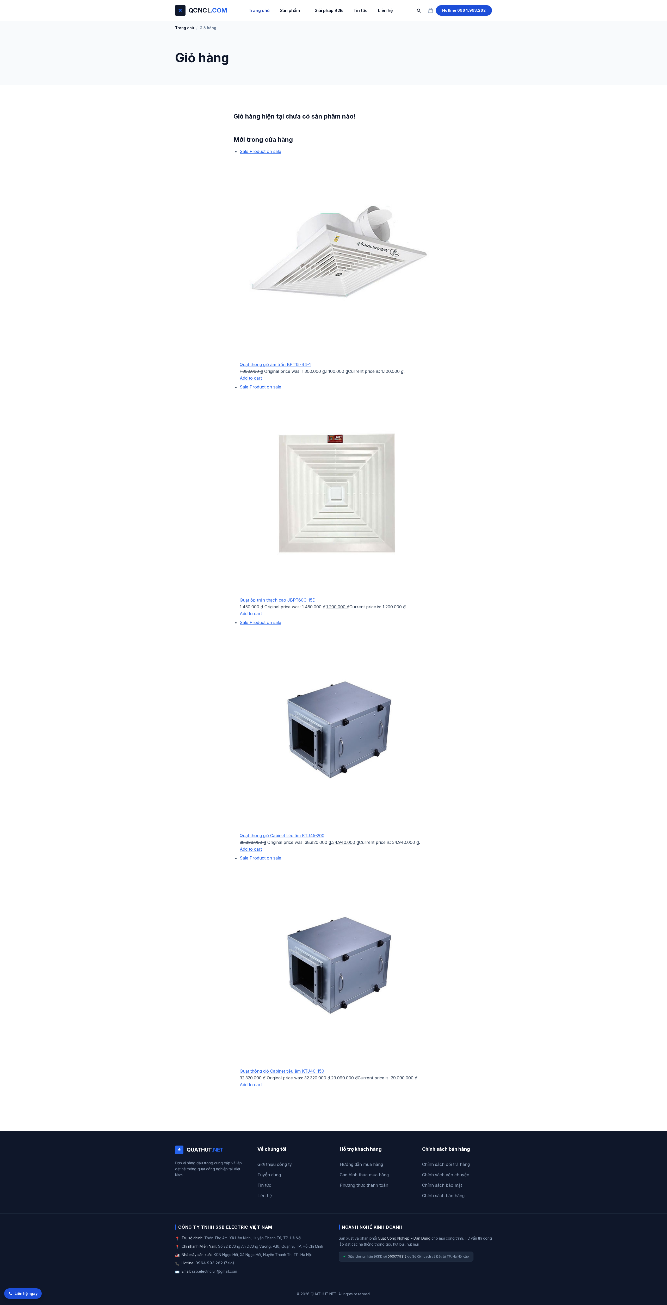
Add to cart (251, 378)
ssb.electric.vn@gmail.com (214, 1271)
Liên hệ (385, 10)
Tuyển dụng (269, 1174)
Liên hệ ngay (26, 1293)
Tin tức (360, 10)
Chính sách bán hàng (443, 1195)
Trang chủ (259, 10)
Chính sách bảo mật (442, 1185)
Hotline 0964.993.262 (464, 10)
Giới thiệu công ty (274, 1164)
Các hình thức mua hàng (364, 1174)
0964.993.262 (209, 1263)
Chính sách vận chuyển (445, 1174)
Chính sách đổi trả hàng (446, 1164)
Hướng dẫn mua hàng (361, 1164)
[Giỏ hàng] (430, 10)
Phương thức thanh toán (364, 1185)
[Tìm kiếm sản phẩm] (418, 10)
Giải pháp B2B (328, 10)
